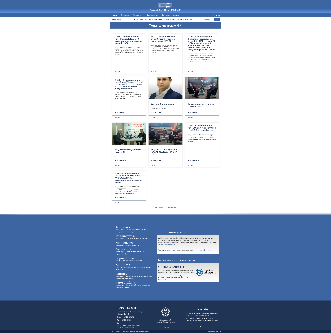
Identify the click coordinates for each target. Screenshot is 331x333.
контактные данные (129, 308)
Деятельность (125, 15)
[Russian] (118, 20)
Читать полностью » (120, 67)
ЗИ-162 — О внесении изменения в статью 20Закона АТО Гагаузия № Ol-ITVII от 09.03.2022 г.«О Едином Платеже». (202, 127)
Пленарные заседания (125, 236)
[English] (120, 20)
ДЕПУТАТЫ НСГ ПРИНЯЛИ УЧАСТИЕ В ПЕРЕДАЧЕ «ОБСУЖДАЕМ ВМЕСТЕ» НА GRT (164, 151)
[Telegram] (216, 15)
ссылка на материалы (166, 245)
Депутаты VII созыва (125, 258)
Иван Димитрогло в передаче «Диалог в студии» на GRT (128, 150)
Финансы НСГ (122, 273)
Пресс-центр (166, 15)
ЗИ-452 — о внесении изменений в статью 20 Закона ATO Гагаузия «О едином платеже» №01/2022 (163, 38)
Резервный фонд (123, 265)
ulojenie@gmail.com (206, 250)
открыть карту (203, 326)
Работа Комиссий (123, 249)
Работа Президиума (124, 242)
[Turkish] (113, 20)
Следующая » (172, 207)
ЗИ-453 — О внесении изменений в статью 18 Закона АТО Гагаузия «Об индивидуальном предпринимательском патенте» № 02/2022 (128, 39)
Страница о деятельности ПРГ (171, 266)
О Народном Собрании (125, 282)
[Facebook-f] (213, 15)
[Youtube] (219, 15)
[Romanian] (115, 20)
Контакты (176, 15)
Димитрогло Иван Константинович (162, 104)
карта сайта (202, 309)
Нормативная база (152, 15)
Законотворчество (138, 15)
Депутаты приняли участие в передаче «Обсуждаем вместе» (201, 105)
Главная (114, 15)
